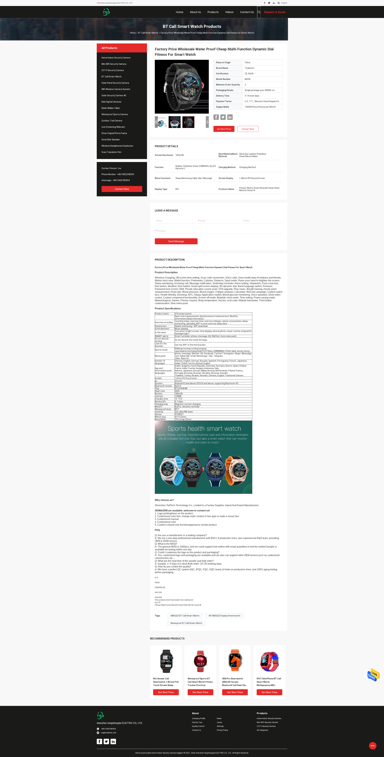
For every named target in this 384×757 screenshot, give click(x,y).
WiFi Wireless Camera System (116, 89)
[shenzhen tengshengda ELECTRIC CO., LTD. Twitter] (269, 3)
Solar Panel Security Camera (115, 83)
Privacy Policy (222, 730)
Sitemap (220, 726)
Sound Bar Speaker (111, 139)
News (219, 718)
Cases (219, 722)
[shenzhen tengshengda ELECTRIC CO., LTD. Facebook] (265, 3)
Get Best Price (224, 129)
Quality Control (198, 726)
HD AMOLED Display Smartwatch (224, 615)
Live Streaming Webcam (113, 127)
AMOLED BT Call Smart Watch (185, 615)
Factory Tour (197, 722)
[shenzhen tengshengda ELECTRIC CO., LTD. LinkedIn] (274, 3)
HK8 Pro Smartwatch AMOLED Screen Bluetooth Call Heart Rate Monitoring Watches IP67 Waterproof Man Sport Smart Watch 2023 (235, 682)
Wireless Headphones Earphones (117, 146)
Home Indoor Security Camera (116, 58)
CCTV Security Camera (113, 70)
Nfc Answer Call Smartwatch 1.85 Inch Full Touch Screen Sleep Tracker (166, 682)
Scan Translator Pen (111, 152)
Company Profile (198, 718)
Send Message (176, 241)
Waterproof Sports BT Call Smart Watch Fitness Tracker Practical (200, 681)
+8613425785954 (121, 180)
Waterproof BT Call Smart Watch (186, 623)
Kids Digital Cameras (111, 102)
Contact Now (122, 189)
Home (133, 33)
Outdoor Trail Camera (112, 120)
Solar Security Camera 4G (114, 95)
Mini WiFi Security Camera (114, 64)
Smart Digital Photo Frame (114, 133)
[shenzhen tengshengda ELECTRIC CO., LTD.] (106, 12)
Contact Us (196, 730)
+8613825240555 (125, 174)
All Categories (262, 730)
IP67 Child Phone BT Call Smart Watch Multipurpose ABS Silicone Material (269, 682)
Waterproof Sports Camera (115, 114)
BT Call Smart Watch (148, 33)
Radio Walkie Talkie (111, 108)
